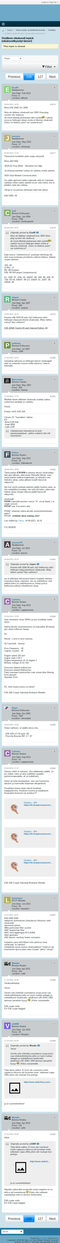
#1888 (53, 980)
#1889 (53, 1041)
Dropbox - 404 (30, 802)
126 (29, 76)
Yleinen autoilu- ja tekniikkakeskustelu (30, 30)
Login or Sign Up (48, 2)
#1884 (53, 616)
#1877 (53, 153)
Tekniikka (52, 30)
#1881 (53, 396)
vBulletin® (44, 1238)
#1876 (53, 104)
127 (40, 76)
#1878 (53, 228)
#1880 (53, 358)
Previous (14, 76)
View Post (37, 232)
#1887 (53, 915)
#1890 (53, 1134)
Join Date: (16, 93)
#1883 (53, 559)
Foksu (21, 520)
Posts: (15, 95)
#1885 (53, 725)
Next (52, 76)
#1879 (53, 314)
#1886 (53, 768)
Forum (9, 30)
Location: (16, 98)
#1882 (53, 469)
